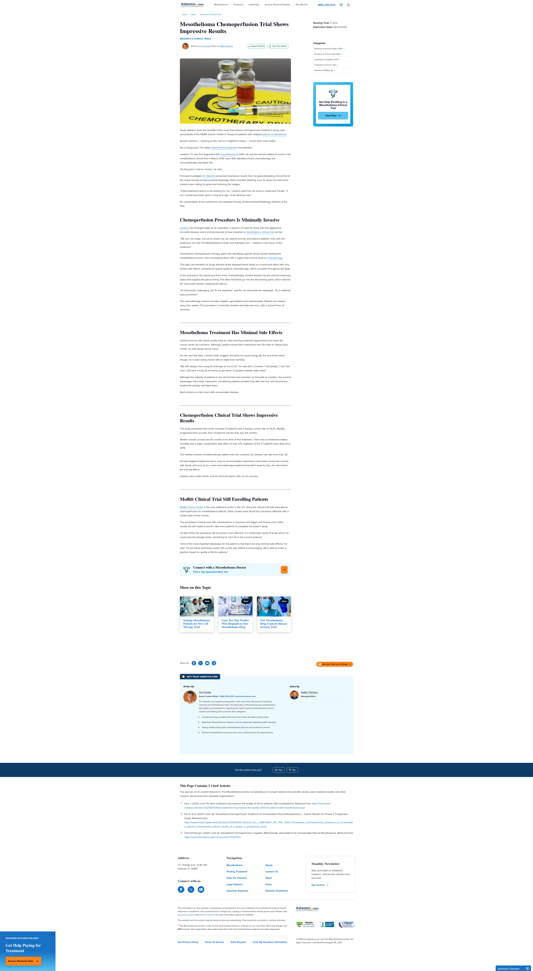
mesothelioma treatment (224, 147)
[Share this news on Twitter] (200, 663)
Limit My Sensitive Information (270, 942)
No (294, 770)
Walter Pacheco (226, 46)
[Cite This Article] (214, 663)
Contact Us (272, 871)
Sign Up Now (318, 885)
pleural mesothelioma (274, 134)
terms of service (207, 914)
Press (269, 884)
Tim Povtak (205, 46)
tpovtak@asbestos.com (245, 696)
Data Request (238, 942)
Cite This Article (279, 46)
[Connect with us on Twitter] (191, 889)
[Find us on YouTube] (201, 889)
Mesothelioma (234, 865)
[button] (221, 5)
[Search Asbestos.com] (348, 4)
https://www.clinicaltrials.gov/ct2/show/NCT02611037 (212, 837)
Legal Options (234, 884)
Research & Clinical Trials (195, 38)
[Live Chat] (341, 4)
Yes (280, 770)
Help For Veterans (237, 878)
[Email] (207, 663)
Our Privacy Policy (188, 942)
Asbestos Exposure (237, 891)
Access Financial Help (20, 961)
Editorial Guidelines (277, 891)
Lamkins (184, 228)
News (269, 878)
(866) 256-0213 (227, 696)
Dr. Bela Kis (209, 176)
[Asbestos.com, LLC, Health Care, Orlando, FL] (327, 924)
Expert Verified (258, 46)
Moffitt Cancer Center (191, 507)
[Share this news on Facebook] (194, 663)
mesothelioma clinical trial (260, 232)
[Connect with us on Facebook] (181, 889)
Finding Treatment (237, 871)
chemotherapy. (275, 258)
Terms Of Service (214, 942)
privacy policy (188, 914)
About (269, 865)
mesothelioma (228, 154)
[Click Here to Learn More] (284, 569)
